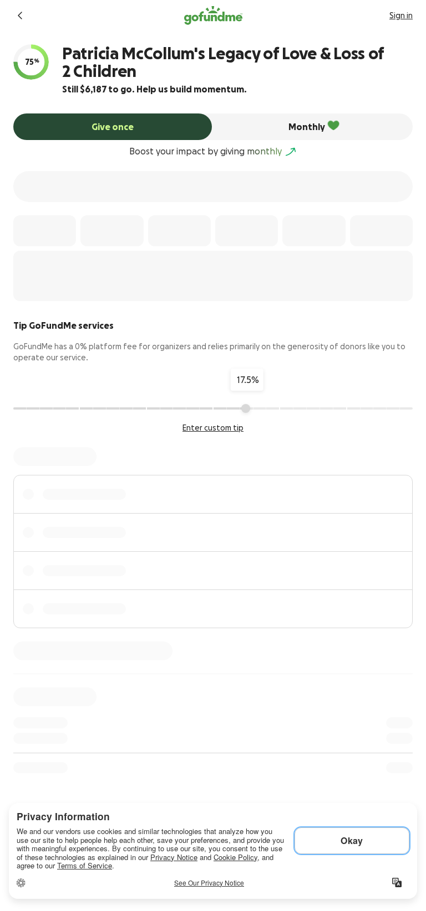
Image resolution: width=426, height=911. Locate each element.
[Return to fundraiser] (20, 15)
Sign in (401, 15)
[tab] (112, 126)
